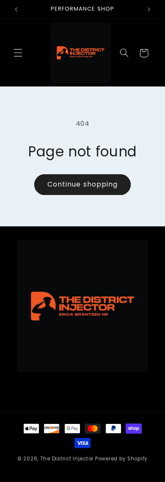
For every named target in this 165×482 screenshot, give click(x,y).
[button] (18, 53)
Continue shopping (82, 184)
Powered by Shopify (121, 458)
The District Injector (67, 458)
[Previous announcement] (16, 9)
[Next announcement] (149, 9)
